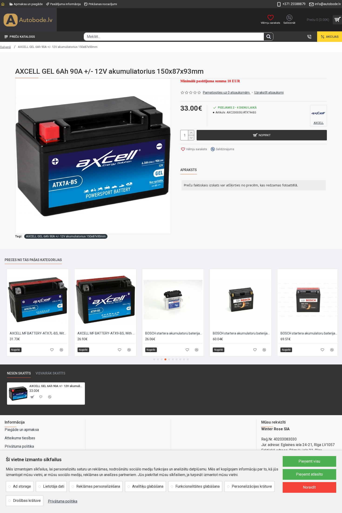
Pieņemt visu (309, 461)
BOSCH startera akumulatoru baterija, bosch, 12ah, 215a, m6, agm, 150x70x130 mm (239, 333)
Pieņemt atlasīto (309, 474)
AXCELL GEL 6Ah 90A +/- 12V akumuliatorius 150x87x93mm (66, 236)
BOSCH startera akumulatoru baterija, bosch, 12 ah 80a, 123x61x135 (172, 333)
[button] (154, 359)
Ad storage (22, 486)
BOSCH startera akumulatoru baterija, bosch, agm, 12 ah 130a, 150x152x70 (307, 333)
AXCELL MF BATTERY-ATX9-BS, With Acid (104, 333)
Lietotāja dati (53, 486)
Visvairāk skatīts (50, 373)
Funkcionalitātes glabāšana (197, 486)
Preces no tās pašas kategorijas (33, 260)
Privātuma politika (62, 501)
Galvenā (5, 47)
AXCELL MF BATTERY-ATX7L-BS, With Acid (36, 333)
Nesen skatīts (19, 373)
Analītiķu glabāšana (147, 486)
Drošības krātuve (27, 500)
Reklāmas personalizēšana (98, 486)
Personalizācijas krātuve (252, 486)
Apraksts (188, 170)
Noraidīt (309, 487)
